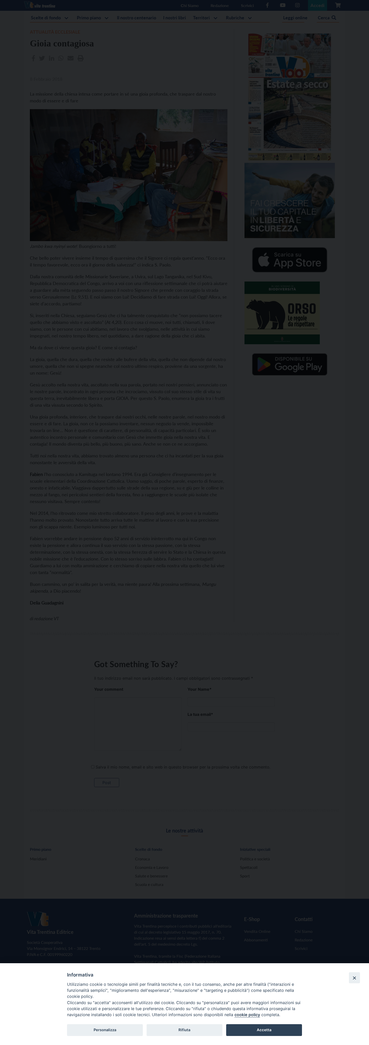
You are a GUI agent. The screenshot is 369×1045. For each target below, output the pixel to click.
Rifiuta (184, 1030)
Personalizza (105, 1030)
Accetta (264, 1030)
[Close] (354, 977)
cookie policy (247, 1014)
